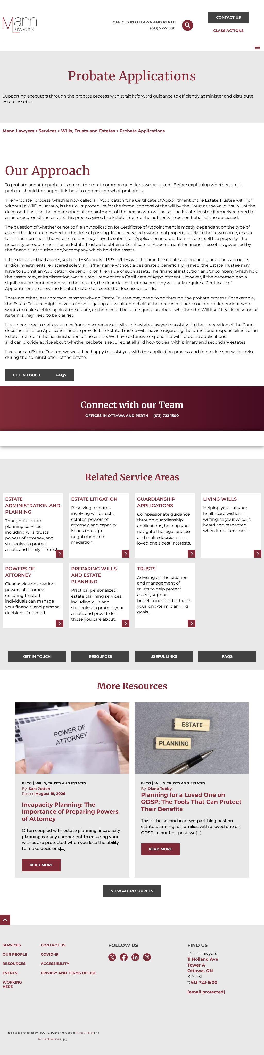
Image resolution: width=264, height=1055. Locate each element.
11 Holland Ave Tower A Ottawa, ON (202, 965)
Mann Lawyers (18, 130)
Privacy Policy (84, 1032)
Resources (14, 964)
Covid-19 (49, 954)
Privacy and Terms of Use (68, 973)
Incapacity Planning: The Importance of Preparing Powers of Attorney (70, 811)
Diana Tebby (160, 788)
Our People (15, 954)
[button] (187, 25)
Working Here (12, 984)
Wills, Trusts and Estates (88, 130)
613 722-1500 (204, 982)
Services (48, 130)
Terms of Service (48, 1039)
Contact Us (53, 945)
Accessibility (55, 964)
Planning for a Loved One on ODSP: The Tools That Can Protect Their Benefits (191, 802)
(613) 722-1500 (163, 28)
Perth (169, 22)
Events (10, 973)
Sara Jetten (39, 788)
